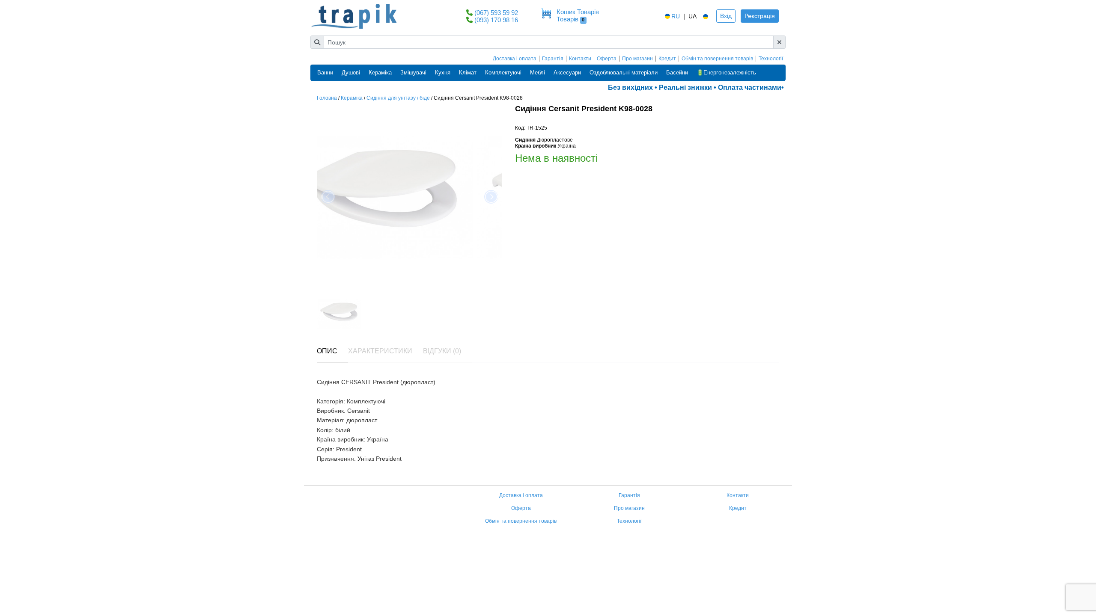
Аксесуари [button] (567, 72)
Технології (771, 59)
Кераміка (352, 98)
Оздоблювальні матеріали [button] (624, 72)
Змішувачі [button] (413, 72)
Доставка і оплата (514, 59)
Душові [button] (351, 72)
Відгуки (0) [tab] (442, 351)
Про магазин (637, 59)
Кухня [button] (442, 72)
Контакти (580, 59)
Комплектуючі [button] (503, 72)
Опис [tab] (327, 351)
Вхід (726, 15)
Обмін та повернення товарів (717, 59)
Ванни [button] (325, 72)
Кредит (667, 59)
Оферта (606, 59)
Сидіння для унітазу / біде (398, 98)
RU (675, 16)
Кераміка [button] (380, 72)
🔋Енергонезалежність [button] (726, 72)
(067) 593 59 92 (496, 12)
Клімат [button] (468, 72)
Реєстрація (760, 15)
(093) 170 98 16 (496, 20)
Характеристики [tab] (380, 351)
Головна (327, 98)
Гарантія (552, 59)
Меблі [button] (537, 72)
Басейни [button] (677, 72)
